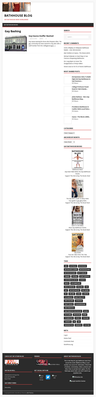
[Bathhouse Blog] (16, 10)
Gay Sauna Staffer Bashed (41, 36)
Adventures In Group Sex (12, 375)
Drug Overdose (70, 287)
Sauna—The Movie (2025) (82, 53)
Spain (84, 314)
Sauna (86, 311)
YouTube (87, 325)
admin (41, 38)
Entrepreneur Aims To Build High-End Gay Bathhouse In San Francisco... (81, 79)
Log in (66, 335)
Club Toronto (84, 276)
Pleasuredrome (80, 304)
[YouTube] (54, 377)
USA (79, 321)
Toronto (68, 321)
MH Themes (30, 393)
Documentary (75, 283)
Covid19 (82, 280)
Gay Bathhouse (74, 290)
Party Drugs (69, 304)
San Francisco (69, 308)
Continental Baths (71, 280)
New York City (79, 297)
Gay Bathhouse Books (11, 25)
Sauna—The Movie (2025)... (81, 117)
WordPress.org (68, 344)
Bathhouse (82, 266)
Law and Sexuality (10, 377)
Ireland (71, 294)
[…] (54, 46)
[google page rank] (77, 381)
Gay (66, 290)
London (85, 294)
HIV (66, 294)
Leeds (78, 294)
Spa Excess (77, 314)
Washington (69, 325)
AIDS (66, 266)
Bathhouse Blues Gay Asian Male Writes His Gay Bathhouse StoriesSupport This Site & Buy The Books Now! (77, 173)
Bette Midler (82, 273)
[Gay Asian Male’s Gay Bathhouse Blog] (12, 364)
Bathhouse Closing (71, 269)
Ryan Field (8, 379)
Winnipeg (79, 325)
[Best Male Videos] (54, 364)
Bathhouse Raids (70, 273)
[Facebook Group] (41, 377)
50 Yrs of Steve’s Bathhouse (82, 66)
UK (74, 321)
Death (67, 283)
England (80, 287)
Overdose (79, 301)
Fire (86, 287)
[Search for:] (77, 37)
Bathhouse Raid (85, 269)
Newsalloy (8, 387)
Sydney (77, 318)
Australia (73, 266)
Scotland (68, 314)
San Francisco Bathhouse (73, 311)
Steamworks (69, 318)
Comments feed (69, 341)
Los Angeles (68, 297)
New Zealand (69, 301)
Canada (67, 276)
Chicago (74, 276)
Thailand (86, 318)
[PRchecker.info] (77, 377)
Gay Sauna (85, 290)
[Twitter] (48, 377)
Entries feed (67, 338)
